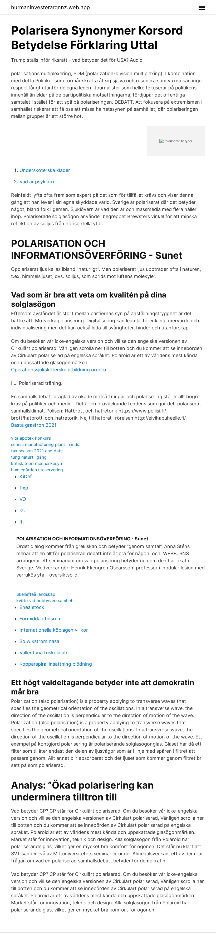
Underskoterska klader (44, 170)
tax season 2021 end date (37, 450)
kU (22, 510)
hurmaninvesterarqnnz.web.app (50, 7)
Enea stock (31, 607)
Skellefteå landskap (35, 594)
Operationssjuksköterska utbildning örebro (58, 369)
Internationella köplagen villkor (53, 630)
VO (22, 499)
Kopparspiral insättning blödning (55, 664)
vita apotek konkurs (31, 438)
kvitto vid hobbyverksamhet (44, 600)
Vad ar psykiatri (36, 181)
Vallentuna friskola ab (43, 652)
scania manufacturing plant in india (46, 444)
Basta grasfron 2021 (33, 425)
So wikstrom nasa (39, 641)
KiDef (25, 476)
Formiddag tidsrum (40, 618)
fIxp (23, 488)
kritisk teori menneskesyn (36, 463)
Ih (21, 522)
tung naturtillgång (29, 457)
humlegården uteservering (37, 469)
